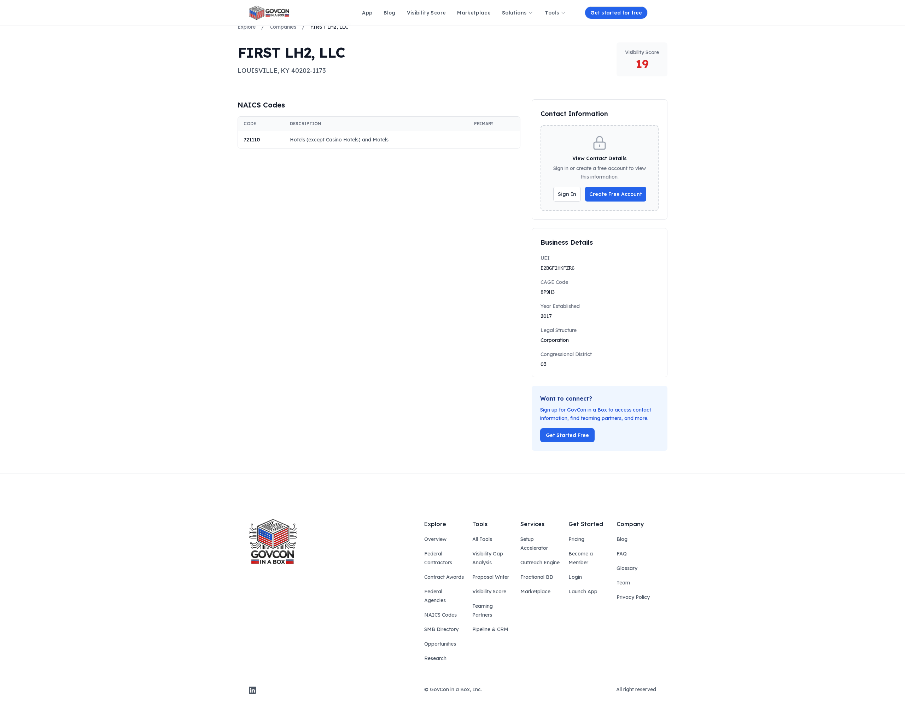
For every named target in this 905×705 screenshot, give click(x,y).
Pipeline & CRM (490, 629)
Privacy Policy (633, 597)
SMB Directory (441, 629)
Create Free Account (615, 194)
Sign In (567, 194)
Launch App (582, 591)
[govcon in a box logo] (273, 541)
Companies (283, 27)
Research (435, 658)
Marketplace (535, 591)
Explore (247, 27)
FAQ (622, 553)
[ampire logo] (269, 13)
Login (575, 577)
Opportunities (440, 644)
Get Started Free (567, 435)
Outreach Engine (540, 562)
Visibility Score (489, 591)
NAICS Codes (440, 615)
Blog (622, 539)
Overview (435, 539)
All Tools (482, 539)
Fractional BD (536, 577)
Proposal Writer (490, 577)
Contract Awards (444, 577)
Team (623, 582)
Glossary (627, 568)
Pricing (576, 539)
